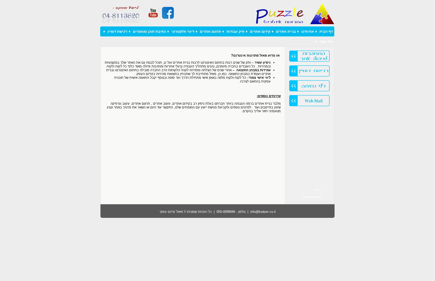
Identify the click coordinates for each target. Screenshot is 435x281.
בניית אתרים (286, 31)
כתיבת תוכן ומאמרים (149, 31)
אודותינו (307, 31)
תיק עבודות (235, 31)
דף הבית (326, 31)
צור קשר (326, 41)
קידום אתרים (260, 31)
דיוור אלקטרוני (182, 31)
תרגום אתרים (210, 31)
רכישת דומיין (117, 31)
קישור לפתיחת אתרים (311, 197)
